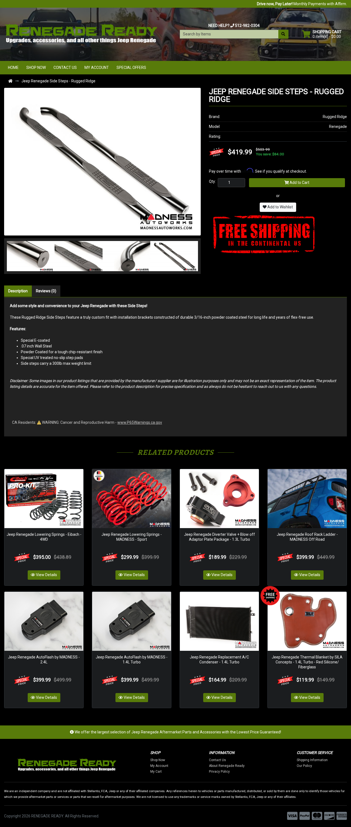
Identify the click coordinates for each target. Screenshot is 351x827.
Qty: (212, 181)
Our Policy (304, 766)
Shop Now (36, 67)
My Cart (156, 771)
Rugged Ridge (335, 116)
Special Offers (131, 67)
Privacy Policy (219, 771)
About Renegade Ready (227, 766)
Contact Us (65, 67)
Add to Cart (299, 182)
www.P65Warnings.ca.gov (139, 422)
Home (13, 67)
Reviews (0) (46, 291)
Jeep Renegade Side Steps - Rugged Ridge (58, 81)
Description (18, 291)
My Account (96, 67)
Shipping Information (312, 760)
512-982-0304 (247, 25)
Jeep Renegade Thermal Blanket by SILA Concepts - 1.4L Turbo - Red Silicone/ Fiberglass (307, 662)
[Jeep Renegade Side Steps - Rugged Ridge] (102, 161)
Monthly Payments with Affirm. (302, 4)
